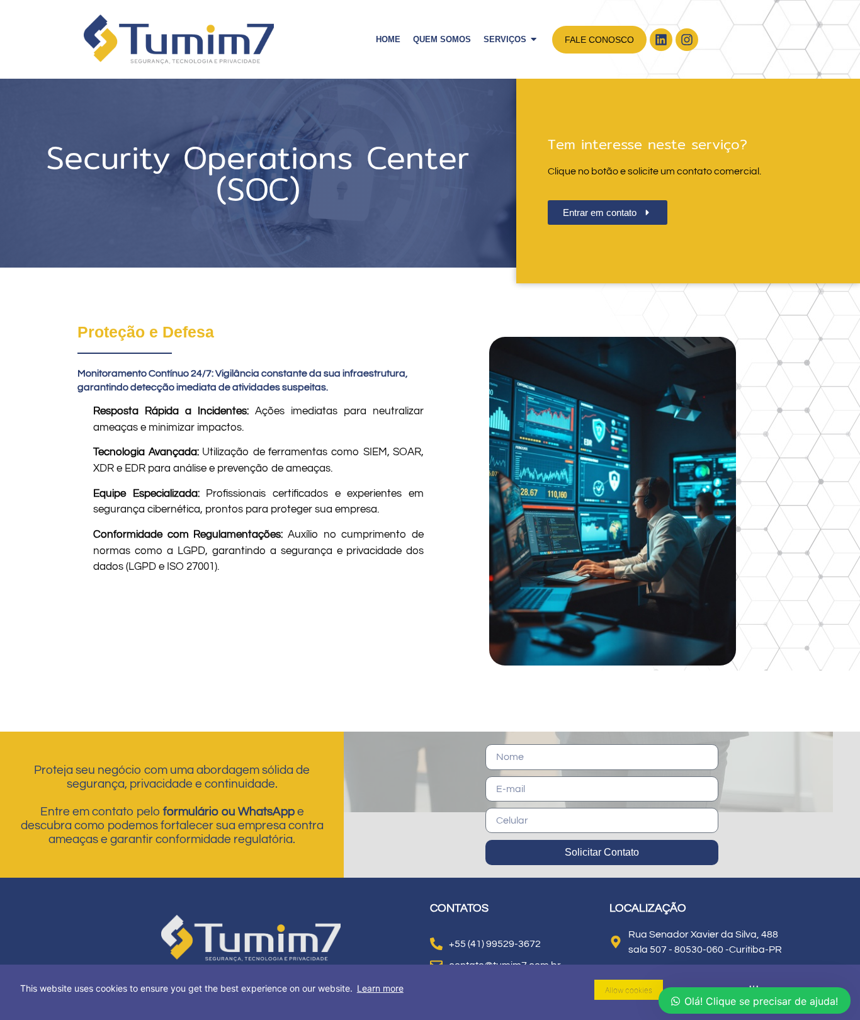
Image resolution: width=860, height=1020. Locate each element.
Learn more (380, 988)
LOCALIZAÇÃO (647, 908)
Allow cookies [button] (628, 990)
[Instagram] (687, 39)
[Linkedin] (661, 39)
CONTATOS (459, 908)
